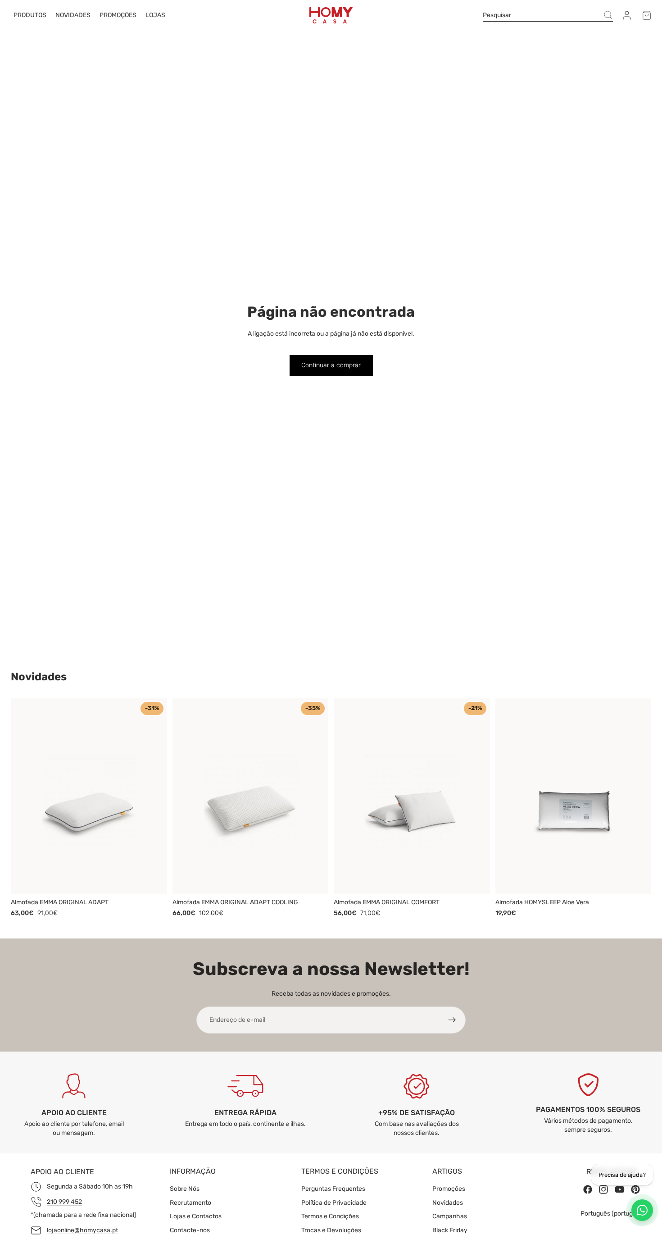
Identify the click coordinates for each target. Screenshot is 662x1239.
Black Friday (449, 1230)
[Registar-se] (452, 1020)
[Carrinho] (647, 15)
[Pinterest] (635, 1189)
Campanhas (449, 1216)
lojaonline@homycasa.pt (82, 1230)
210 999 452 (64, 1202)
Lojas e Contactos (196, 1216)
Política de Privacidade (334, 1203)
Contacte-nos (190, 1230)
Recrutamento (190, 1203)
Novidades (447, 1203)
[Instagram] (603, 1189)
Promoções (448, 1189)
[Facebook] (587, 1189)
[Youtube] (619, 1189)
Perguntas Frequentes (333, 1189)
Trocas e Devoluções (331, 1230)
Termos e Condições (330, 1216)
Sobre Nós (185, 1189)
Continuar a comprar (331, 365)
